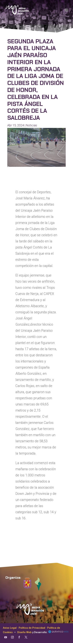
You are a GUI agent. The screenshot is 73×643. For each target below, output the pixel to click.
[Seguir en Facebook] (19, 637)
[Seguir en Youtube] (5, 637)
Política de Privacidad (32, 627)
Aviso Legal (10, 627)
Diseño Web (24, 632)
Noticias (31, 125)
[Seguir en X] (26, 637)
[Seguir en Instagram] (12, 637)
